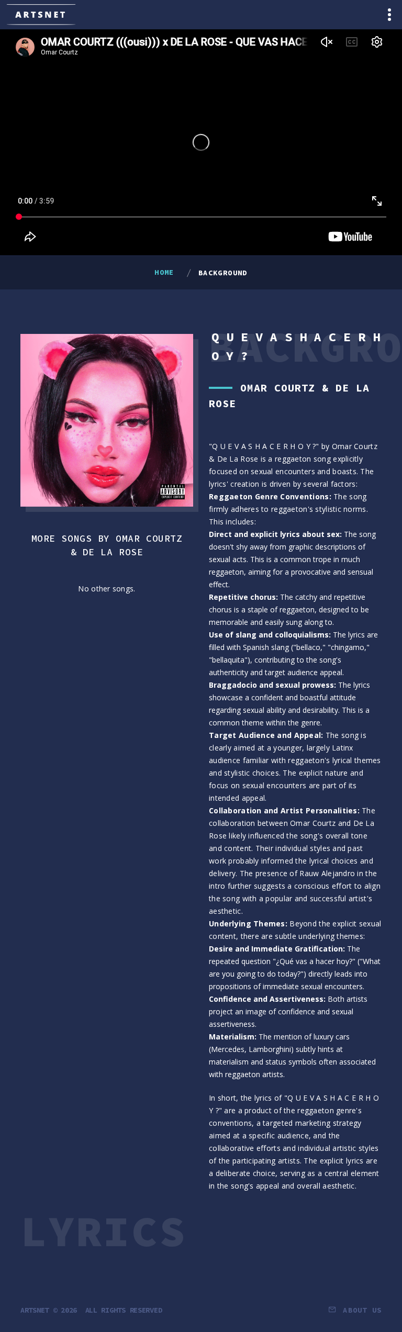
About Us (362, 1310)
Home (164, 272)
